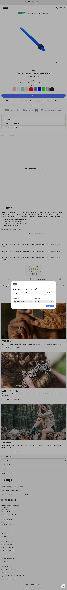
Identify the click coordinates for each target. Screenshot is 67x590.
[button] (53, 284)
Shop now (50, 306)
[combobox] (19, 302)
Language (38, 298)
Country (16, 298)
